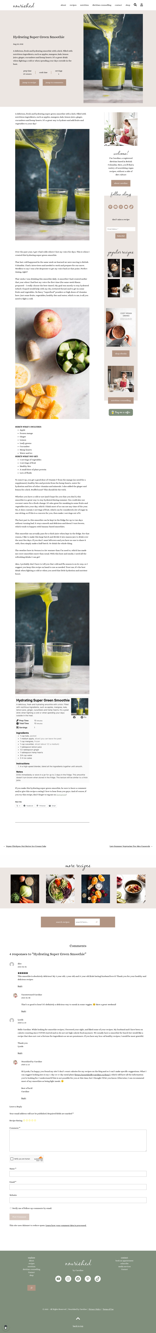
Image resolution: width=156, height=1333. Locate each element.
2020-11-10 (22, 1023)
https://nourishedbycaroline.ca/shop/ (92, 1075)
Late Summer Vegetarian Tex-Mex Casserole (130, 846)
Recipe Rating (15, 1121)
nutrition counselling (121, 400)
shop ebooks (121, 353)
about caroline (121, 183)
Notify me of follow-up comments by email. (32, 1208)
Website (13, 1195)
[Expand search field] (31, 1288)
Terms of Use (108, 1309)
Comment (14, 1128)
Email (12, 1182)
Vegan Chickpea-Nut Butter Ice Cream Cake (26, 846)
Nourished (78, 1262)
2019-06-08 (25, 998)
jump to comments (54, 82)
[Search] (96, 922)
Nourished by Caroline (31, 1061)
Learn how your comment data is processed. (66, 1225)
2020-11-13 (25, 1064)
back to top (78, 1326)
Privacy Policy (95, 1309)
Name (12, 1169)
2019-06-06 (22, 967)
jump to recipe (29, 82)
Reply (20, 986)
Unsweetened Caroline (31, 994)
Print (78, 717)
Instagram (61, 794)
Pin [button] (84, 717)
